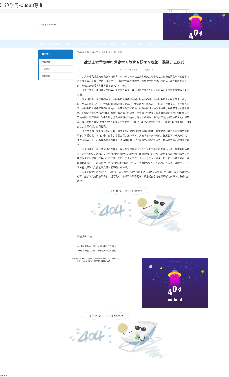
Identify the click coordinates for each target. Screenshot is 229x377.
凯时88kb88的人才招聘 (104, 44)
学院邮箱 (181, 44)
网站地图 (3, 376)
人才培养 (139, 44)
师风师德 (46, 76)
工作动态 (46, 69)
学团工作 (153, 44)
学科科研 (125, 44)
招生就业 (167, 44)
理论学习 (118, 52)
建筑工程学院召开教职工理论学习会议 (101, 246)
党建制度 (46, 62)
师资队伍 (84, 44)
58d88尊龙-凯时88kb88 (47, 25)
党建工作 (70, 44)
